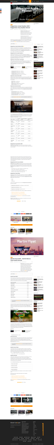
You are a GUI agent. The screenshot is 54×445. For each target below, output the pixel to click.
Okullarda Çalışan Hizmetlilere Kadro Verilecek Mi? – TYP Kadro (40, 52)
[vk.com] (13, 427)
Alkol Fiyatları (21, 437)
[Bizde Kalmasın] (14, 1)
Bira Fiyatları (38, 437)
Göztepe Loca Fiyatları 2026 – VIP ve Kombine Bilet (38, 68)
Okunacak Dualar (37, 1)
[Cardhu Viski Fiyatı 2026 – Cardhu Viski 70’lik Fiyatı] (35, 71)
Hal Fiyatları (22, 438)
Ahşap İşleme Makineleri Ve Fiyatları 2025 (13, 233)
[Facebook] (0, 9)
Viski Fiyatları (24, 441)
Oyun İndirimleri (34, 433)
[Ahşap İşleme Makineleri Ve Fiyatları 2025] (14, 231)
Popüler (35, 44)
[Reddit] (0, 11)
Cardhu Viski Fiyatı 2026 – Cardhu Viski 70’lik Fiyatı (18, 193)
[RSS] (14, 427)
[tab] (21, 185)
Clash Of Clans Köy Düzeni (16, 438)
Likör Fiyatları (37, 438)
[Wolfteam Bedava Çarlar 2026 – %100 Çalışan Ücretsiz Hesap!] (35, 57)
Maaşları (32, 1)
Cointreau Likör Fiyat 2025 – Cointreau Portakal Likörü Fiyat (21, 233)
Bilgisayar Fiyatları (33, 437)
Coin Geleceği (27, 1)
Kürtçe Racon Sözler (24, 430)
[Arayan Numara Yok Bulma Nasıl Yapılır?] (12, 67)
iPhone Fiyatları (27, 438)
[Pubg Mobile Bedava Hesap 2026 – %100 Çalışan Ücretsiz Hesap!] (35, 47)
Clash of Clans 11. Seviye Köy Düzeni (25, 424)
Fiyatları (30, 1)
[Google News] (22, 211)
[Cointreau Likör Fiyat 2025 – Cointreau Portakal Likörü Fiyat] (21, 230)
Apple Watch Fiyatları (27, 437)
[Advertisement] (15, 34)
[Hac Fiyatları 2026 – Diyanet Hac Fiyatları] (35, 78)
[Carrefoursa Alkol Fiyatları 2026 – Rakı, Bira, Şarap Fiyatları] (35, 73)
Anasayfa (12, 23)
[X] (11, 427)
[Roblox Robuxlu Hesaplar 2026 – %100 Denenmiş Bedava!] (35, 50)
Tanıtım (34, 432)
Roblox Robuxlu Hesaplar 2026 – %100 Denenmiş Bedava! (39, 50)
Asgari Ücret (24, 1)
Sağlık (34, 1)
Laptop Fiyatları (33, 438)
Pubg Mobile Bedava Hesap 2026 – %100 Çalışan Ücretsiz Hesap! (40, 47)
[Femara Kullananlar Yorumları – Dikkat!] (23, 67)
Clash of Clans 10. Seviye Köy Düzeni (25, 423)
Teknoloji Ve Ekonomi (35, 429)
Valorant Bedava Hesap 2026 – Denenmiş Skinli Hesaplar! (40, 54)
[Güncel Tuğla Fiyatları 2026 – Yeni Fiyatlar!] (35, 76)
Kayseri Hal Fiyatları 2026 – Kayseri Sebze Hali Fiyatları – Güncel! (29, 233)
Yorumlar (42, 44)
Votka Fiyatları (29, 441)
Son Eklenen (38, 44)
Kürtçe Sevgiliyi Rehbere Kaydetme (25, 428)
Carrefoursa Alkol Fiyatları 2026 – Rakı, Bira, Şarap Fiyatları (19, 194)
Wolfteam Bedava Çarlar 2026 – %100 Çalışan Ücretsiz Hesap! (40, 57)
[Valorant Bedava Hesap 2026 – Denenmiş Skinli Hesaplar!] (35, 55)
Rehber (34, 423)
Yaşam (34, 430)
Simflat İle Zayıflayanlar (24, 429)
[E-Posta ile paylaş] (0, 12)
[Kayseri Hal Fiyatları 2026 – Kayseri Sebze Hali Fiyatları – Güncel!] (29, 230)
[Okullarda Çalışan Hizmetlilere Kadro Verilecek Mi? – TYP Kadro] (35, 52)
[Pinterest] (12, 427)
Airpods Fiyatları (16, 437)
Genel (33, 431)
